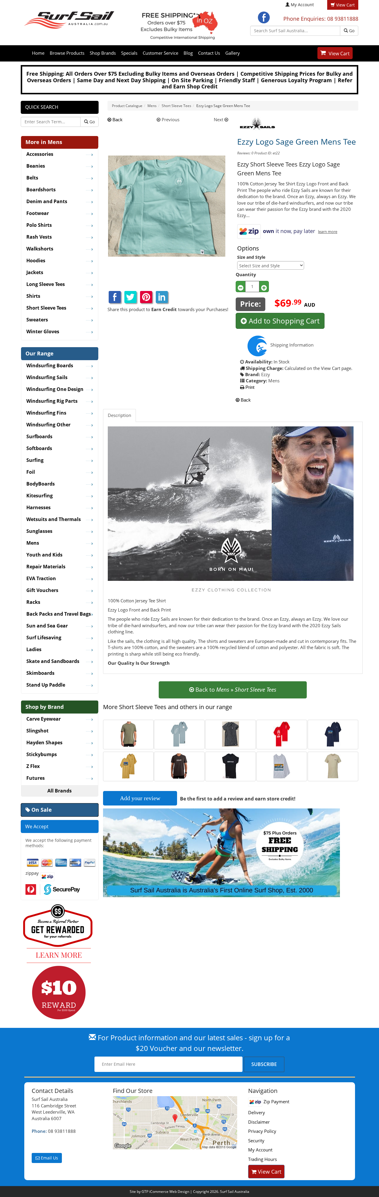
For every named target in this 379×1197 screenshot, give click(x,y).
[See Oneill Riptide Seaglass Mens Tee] (333, 766)
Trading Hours (262, 1159)
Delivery (256, 1112)
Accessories (39, 154)
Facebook (264, 17)
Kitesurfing (39, 496)
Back (117, 119)
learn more (327, 231)
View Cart (339, 53)
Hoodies (35, 261)
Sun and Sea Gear (47, 626)
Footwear (37, 213)
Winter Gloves (42, 332)
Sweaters (37, 320)
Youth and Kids (44, 555)
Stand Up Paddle (45, 685)
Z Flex (33, 766)
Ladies (33, 650)
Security (256, 1140)
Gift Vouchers (42, 590)
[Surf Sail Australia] (176, 1122)
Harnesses (38, 508)
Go (351, 30)
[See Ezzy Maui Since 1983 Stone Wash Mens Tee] (230, 734)
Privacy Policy (262, 1131)
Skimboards (40, 673)
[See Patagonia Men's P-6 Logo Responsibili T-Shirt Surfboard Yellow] (128, 766)
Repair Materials (45, 567)
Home (38, 53)
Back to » (235, 689)
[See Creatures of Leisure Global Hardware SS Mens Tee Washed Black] (179, 766)
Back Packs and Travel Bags (58, 614)
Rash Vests (39, 237)
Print (249, 387)
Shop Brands (103, 53)
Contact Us (209, 53)
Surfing (35, 460)
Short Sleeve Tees (46, 308)
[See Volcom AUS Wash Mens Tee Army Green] (128, 734)
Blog (188, 53)
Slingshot (37, 731)
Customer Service (160, 53)
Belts (32, 178)
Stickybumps (41, 755)
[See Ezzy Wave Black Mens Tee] (230, 766)
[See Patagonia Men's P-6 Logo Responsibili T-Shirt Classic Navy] (333, 734)
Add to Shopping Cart (283, 321)
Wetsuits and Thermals (53, 520)
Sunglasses (39, 531)
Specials (129, 53)
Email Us (49, 1158)
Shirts (33, 296)
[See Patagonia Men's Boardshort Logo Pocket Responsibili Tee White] (281, 766)
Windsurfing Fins (46, 413)
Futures (35, 778)
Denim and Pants (46, 202)
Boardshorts (41, 190)
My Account (302, 4)
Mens (274, 381)
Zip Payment (275, 1101)
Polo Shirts (39, 225)
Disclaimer (259, 1122)
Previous (169, 119)
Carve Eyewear (43, 719)
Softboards (39, 449)
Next (219, 119)
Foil (30, 472)
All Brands (59, 790)
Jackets (34, 273)
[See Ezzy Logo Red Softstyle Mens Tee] (281, 734)
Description (119, 415)
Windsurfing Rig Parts (52, 401)
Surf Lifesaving (43, 638)
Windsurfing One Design (54, 389)
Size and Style (251, 257)
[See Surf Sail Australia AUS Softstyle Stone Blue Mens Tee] (179, 734)
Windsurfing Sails (47, 378)
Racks (33, 602)
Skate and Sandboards (52, 661)
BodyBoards (40, 484)
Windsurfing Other (48, 425)
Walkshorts (39, 249)
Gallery (232, 53)
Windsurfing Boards (49, 366)
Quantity (246, 274)
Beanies (35, 166)
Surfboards (39, 437)
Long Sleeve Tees (45, 284)
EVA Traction (41, 579)
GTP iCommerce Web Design (165, 1191)
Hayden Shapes (44, 743)
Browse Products (67, 53)
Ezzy (265, 374)
